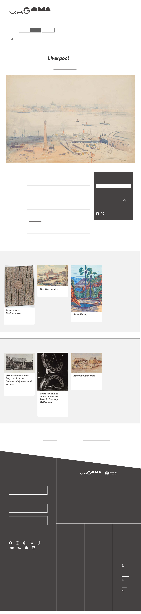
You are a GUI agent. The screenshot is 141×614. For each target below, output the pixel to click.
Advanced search (125, 29)
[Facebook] (97, 213)
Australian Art (36, 196)
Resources (48, 30)
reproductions (49, 436)
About (68, 558)
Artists (113, 20)
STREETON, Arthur (65, 68)
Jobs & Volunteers (13, 609)
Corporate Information (62, 609)
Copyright (43, 609)
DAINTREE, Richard (15, 385)
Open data (70, 542)
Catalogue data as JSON (108, 200)
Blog (67, 555)
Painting (33, 210)
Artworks (99, 20)
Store (67, 552)
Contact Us (127, 591)
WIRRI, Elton (79, 315)
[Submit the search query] (9, 39)
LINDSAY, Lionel (47, 290)
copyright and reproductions (95, 436)
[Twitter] (102, 213)
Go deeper (127, 20)
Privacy (30, 609)
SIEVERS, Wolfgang (49, 406)
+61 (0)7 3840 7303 (126, 580)
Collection (28, 19)
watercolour (35, 217)
